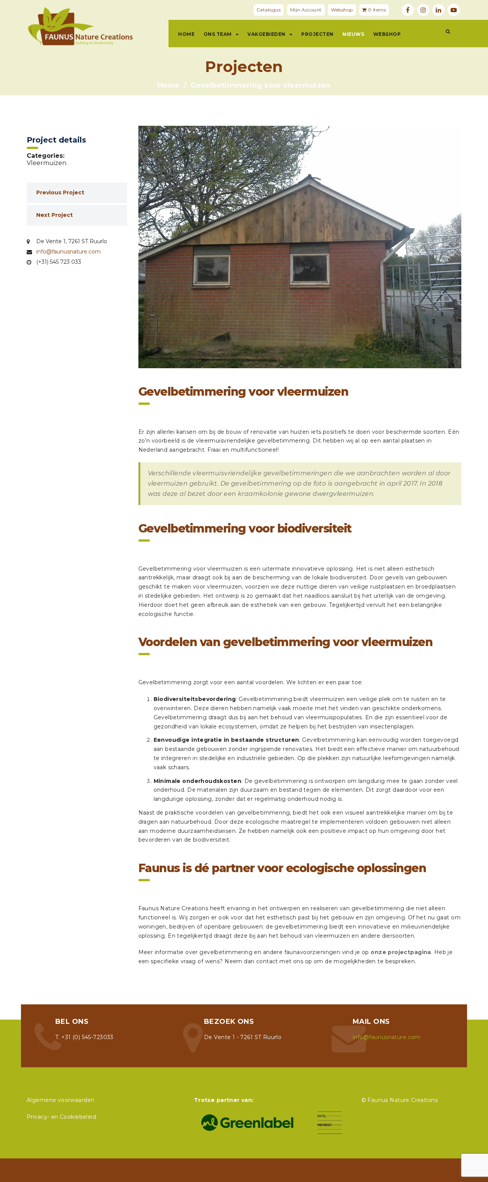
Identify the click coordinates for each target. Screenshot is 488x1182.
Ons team (218, 34)
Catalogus (269, 10)
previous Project (60, 192)
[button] (448, 31)
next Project (54, 215)
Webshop (342, 10)
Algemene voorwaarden (60, 1100)
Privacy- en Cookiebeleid (61, 1116)
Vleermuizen (46, 163)
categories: (45, 156)
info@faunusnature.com (68, 251)
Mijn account (306, 10)
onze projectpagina (401, 952)
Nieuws (353, 34)
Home (186, 34)
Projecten (317, 34)
